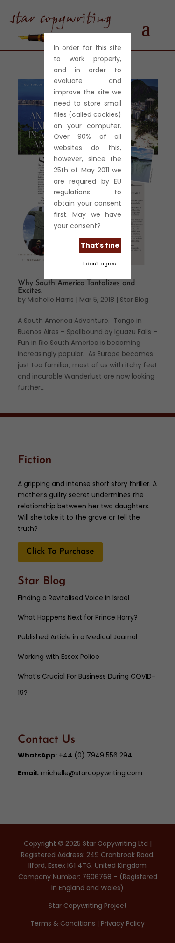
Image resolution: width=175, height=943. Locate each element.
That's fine (100, 245)
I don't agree (99, 263)
